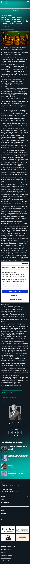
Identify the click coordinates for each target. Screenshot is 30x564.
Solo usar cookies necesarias (15, 299)
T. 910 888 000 (6, 489)
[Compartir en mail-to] (22, 432)
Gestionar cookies (5, 560)
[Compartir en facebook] (7, 432)
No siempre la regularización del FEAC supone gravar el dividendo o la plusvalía (18, 448)
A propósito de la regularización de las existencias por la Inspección (18, 472)
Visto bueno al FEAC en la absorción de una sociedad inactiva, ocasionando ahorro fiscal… (18, 457)
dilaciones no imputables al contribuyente (12, 390)
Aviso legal (4, 552)
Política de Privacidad (6, 555)
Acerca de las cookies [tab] (23, 267)
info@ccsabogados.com (9, 491)
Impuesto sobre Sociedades (7, 29)
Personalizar (14, 295)
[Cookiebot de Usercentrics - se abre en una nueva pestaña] (22, 263)
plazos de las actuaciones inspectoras (11, 395)
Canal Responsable (6, 549)
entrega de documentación (8, 392)
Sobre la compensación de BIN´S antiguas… (16, 464)
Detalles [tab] (14, 267)
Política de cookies (6, 558)
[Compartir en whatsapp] (19, 432)
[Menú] (28, 2)
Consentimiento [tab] (5, 267)
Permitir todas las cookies (15, 291)
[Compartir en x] (11, 432)
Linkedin (3, 522)
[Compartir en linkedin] (15, 432)
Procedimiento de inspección (9, 397)
